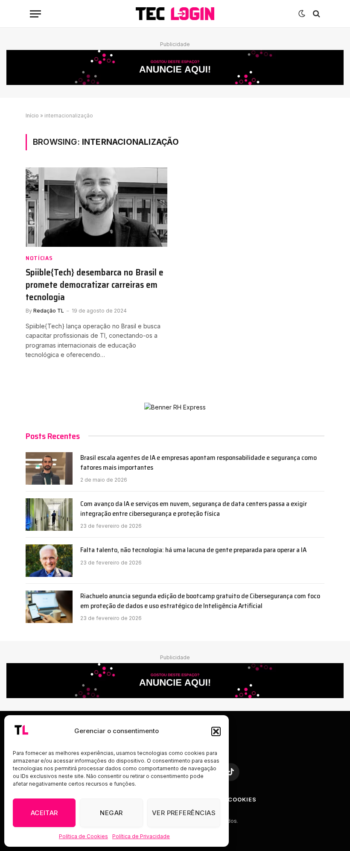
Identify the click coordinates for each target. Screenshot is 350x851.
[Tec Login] (175, 14)
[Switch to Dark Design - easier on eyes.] (301, 14)
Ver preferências (184, 813)
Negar (111, 813)
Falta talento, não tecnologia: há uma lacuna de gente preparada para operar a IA (193, 550)
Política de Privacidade (141, 836)
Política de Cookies (83, 836)
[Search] (315, 13)
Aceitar (44, 813)
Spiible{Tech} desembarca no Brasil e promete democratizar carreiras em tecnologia (94, 284)
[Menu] (35, 13)
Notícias (39, 258)
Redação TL (48, 310)
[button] (216, 731)
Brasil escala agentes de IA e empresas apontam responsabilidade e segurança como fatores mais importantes (198, 463)
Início (32, 115)
